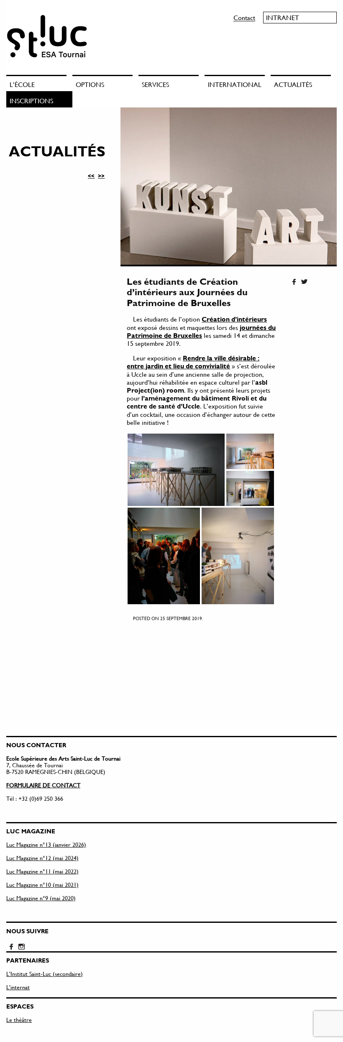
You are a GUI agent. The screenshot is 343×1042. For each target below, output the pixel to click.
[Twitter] (304, 282)
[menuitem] (39, 83)
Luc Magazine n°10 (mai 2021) (42, 884)
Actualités (293, 84)
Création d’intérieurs (234, 319)
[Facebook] (294, 282)
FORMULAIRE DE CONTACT (43, 785)
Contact (244, 17)
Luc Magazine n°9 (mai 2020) (41, 898)
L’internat (18, 987)
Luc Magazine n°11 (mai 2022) (42, 871)
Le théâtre (19, 1019)
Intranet (282, 17)
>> (101, 175)
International (234, 84)
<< (91, 175)
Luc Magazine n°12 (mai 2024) (42, 857)
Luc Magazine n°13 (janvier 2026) (46, 844)
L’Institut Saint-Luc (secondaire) (44, 973)
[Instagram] (21, 947)
